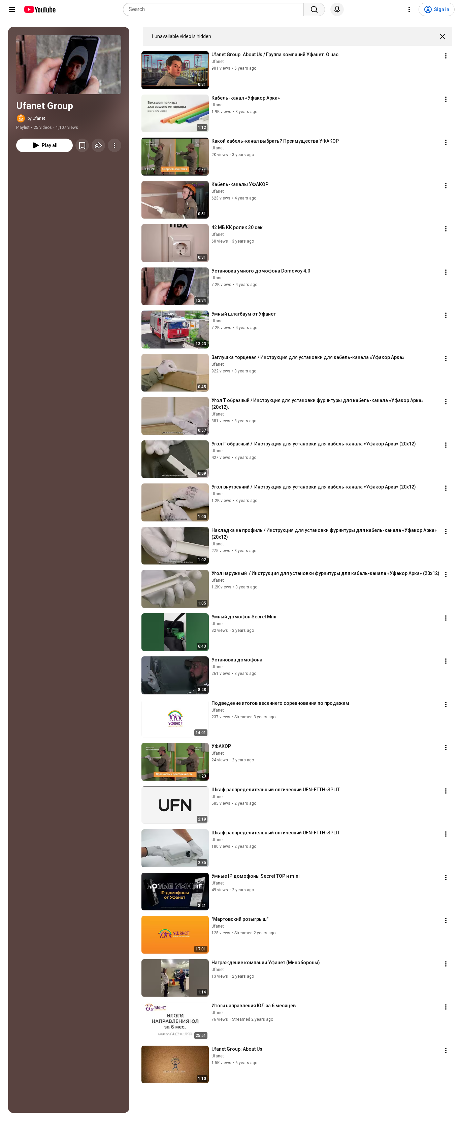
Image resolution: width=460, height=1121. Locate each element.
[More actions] (114, 145)
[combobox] (215, 9)
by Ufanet (36, 118)
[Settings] (409, 9)
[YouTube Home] (39, 9)
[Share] (98, 145)
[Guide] (12, 9)
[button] (68, 64)
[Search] (314, 9)
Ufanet (217, 61)
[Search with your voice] (337, 9)
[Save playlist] (82, 145)
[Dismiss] (442, 36)
